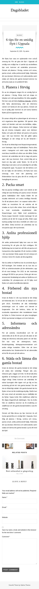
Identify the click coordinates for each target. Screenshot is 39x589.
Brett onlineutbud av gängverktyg (19, 471)
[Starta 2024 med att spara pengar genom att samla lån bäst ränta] (32, 445)
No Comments (20, 438)
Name (4, 497)
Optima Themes (25, 585)
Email (4, 507)
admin (27, 51)
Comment (6, 537)
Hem (16, 2)
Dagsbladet (20, 10)
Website (5, 517)
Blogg (21, 2)
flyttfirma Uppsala (24, 101)
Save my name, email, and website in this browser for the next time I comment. (19, 531)
